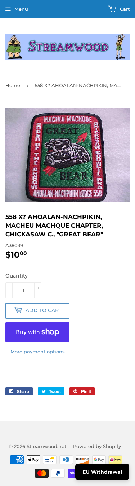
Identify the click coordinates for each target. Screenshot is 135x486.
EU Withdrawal (102, 472)
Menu (21, 9)
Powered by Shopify (97, 446)
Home (12, 85)
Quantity (16, 275)
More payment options (37, 351)
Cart (124, 9)
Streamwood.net (46, 446)
